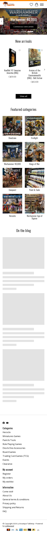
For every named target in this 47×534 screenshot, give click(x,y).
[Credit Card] (16, 530)
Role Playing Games (12, 444)
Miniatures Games (11, 436)
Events (6, 459)
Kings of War (34, 164)
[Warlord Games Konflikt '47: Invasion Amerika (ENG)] (12, 58)
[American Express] (21, 530)
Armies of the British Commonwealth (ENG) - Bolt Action (34, 74)
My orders (8, 477)
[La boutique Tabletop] (9, 4)
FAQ (5, 511)
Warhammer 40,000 (12, 164)
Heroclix (12, 216)
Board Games (9, 452)
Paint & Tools (34, 190)
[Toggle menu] (41, 4)
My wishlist (8, 481)
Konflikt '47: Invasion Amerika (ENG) (12, 71)
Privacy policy (9, 503)
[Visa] (12, 530)
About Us (7, 495)
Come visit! (8, 491)
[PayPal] (25, 530)
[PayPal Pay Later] (33, 530)
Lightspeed (9, 526)
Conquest (12, 190)
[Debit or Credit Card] (29, 530)
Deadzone (12, 138)
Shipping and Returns (13, 507)
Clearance (7, 463)
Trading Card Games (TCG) (16, 456)
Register (7, 473)
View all (23, 96)
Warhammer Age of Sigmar (34, 217)
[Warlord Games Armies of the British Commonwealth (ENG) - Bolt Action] (34, 58)
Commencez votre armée (23, 26)
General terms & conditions (16, 499)
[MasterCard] (8, 530)
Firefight (34, 138)
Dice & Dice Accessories (14, 448)
